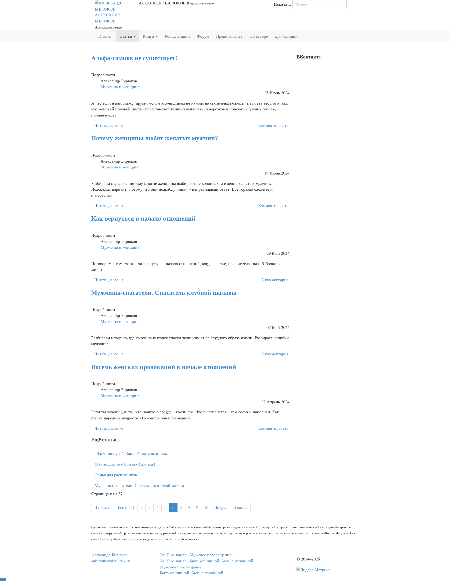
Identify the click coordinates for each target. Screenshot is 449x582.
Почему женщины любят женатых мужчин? (154, 137)
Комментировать (273, 125)
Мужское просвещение (180, 567)
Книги (149, 36)
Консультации (177, 36)
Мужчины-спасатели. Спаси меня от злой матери (139, 485)
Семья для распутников (116, 474)
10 (206, 507)
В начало (102, 507)
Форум (203, 36)
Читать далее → (108, 125)
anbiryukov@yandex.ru (110, 561)
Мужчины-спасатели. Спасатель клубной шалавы (164, 292)
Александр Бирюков (109, 554)
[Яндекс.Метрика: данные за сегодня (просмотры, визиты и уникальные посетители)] (313, 570)
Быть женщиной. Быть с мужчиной (191, 572)
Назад (121, 507)
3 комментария (275, 279)
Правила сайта (229, 36)
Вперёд (220, 507)
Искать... (282, 4)
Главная (105, 36)
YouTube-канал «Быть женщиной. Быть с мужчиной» (207, 561)
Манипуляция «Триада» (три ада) (125, 464)
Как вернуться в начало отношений (143, 218)
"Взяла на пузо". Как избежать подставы (131, 453)
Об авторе (259, 36)
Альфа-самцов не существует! (134, 57)
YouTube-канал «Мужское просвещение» (196, 554)
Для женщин (286, 36)
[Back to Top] (3, 579)
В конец (240, 507)
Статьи (126, 36)
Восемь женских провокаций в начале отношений (163, 366)
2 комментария (275, 353)
